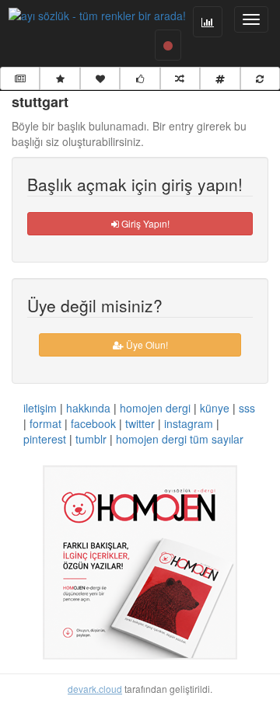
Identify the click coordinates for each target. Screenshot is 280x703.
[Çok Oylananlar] (139, 78)
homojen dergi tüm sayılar (179, 439)
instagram (188, 423)
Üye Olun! (146, 344)
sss (247, 408)
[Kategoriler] (220, 78)
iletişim (40, 408)
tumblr (91, 439)
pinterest (44, 439)
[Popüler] (59, 78)
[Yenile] (260, 78)
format (45, 423)
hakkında (88, 408)
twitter (140, 423)
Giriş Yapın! (144, 223)
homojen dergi (155, 408)
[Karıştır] (180, 78)
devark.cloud (95, 688)
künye (214, 408)
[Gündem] (20, 78)
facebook (93, 423)
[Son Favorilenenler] (100, 78)
